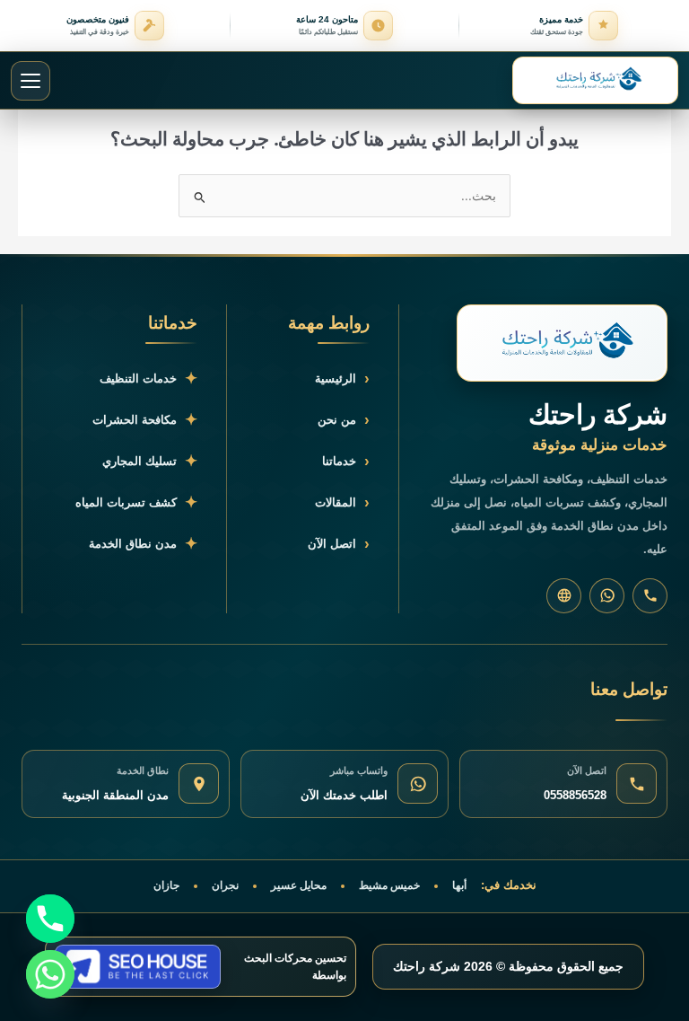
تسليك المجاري (149, 461)
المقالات (342, 502)
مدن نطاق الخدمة (143, 543)
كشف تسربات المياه (136, 502)
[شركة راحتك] (562, 343)
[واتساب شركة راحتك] (606, 595)
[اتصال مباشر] (649, 595)
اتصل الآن (339, 543)
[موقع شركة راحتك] (563, 595)
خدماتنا (346, 461)
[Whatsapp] (50, 974)
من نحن (344, 419)
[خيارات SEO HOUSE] (138, 967)
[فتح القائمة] (30, 81)
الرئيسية (342, 378)
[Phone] (50, 918)
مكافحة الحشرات (144, 419)
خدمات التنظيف (148, 378)
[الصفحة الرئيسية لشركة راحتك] (595, 80)
